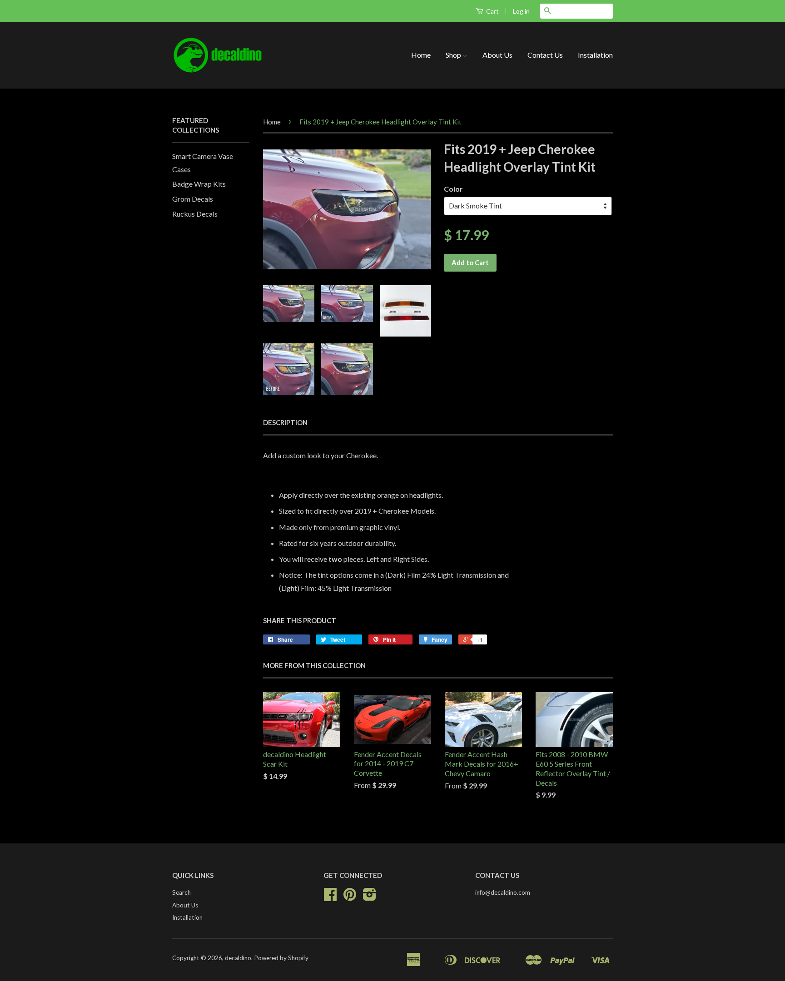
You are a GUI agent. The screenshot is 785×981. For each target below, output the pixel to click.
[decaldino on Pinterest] (350, 897)
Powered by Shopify (281, 957)
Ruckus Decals (195, 213)
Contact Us (545, 54)
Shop (454, 54)
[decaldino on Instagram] (370, 897)
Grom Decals (192, 198)
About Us (497, 54)
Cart (492, 11)
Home (421, 54)
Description (285, 422)
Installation (595, 54)
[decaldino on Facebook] (330, 897)
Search (181, 892)
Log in (521, 11)
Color (453, 188)
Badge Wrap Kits (199, 183)
